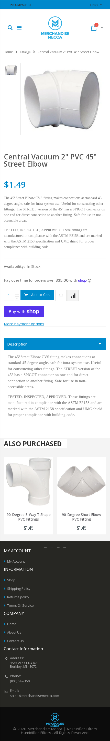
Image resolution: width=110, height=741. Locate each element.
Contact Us (15, 640)
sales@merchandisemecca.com (34, 695)
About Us (14, 632)
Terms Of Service (20, 605)
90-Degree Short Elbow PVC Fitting (81, 517)
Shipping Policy (18, 588)
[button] (45, 547)
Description (17, 344)
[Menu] (19, 27)
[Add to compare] (73, 295)
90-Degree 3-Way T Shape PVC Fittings (29, 517)
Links (94, 5)
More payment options (24, 323)
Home (8, 51)
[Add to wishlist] (61, 295)
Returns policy (18, 597)
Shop (11, 580)
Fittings (25, 52)
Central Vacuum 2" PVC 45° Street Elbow (50, 160)
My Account (16, 561)
